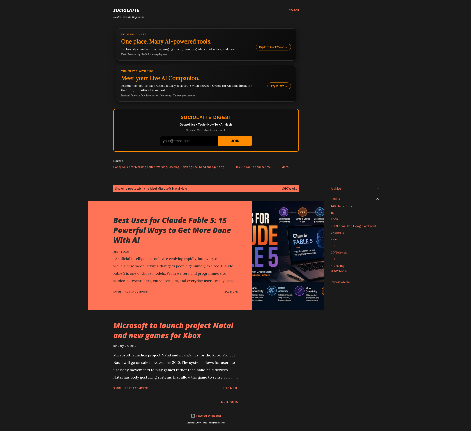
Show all (289, 189)
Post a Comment (137, 291)
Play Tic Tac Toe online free (253, 167)
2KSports (337, 232)
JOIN (235, 141)
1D (332, 212)
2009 (334, 219)
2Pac (334, 239)
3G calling (338, 266)
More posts (229, 402)
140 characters (341, 206)
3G (333, 259)
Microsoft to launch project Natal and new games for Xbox (173, 330)
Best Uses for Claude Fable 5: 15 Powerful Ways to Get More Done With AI (172, 230)
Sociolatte (126, 10)
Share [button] (117, 291)
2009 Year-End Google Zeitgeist (353, 226)
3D (333, 246)
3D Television (340, 252)
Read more (230, 291)
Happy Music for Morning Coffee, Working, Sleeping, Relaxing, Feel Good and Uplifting (168, 167)
